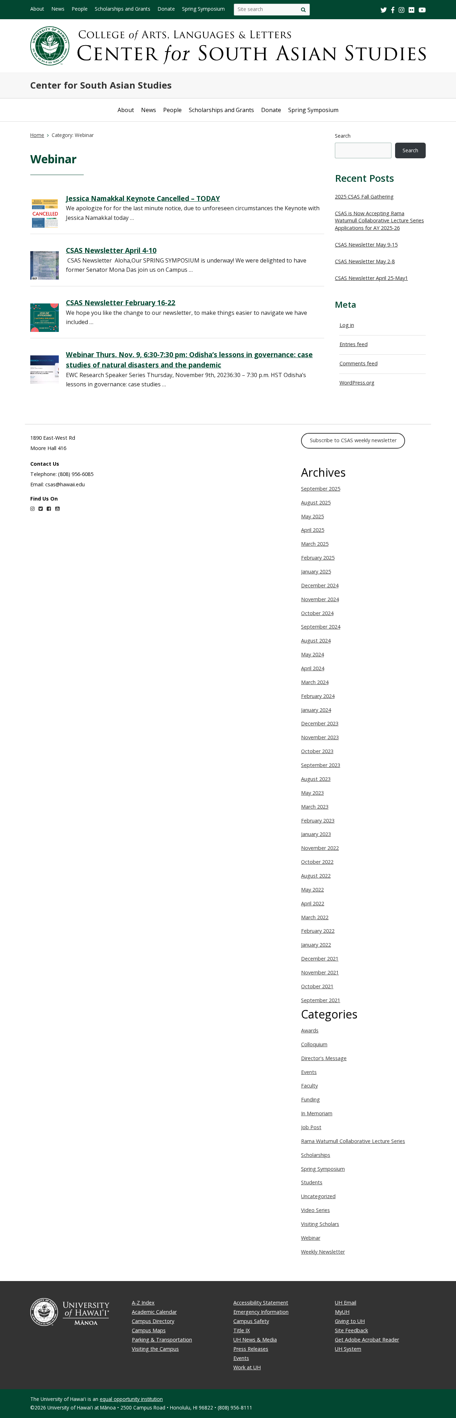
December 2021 (319, 958)
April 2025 (312, 530)
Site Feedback (351, 1330)
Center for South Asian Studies (101, 85)
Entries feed (354, 344)
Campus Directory (153, 1321)
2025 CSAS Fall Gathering (364, 196)
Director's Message (324, 1058)
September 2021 (320, 1000)
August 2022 (316, 875)
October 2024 (317, 613)
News (57, 8)
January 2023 (316, 834)
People (80, 8)
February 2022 (318, 930)
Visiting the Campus (155, 1348)
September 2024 (320, 626)
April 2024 (312, 668)
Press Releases (250, 1348)
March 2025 (314, 543)
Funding (310, 1099)
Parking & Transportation (162, 1339)
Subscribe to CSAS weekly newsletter (353, 440)
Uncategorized (318, 1196)
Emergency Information (261, 1311)
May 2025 (312, 516)
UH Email (345, 1302)
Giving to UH (350, 1321)
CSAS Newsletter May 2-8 (365, 261)
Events (309, 1072)
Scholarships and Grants (122, 8)
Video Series (315, 1210)
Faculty (309, 1085)
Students (311, 1182)
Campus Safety (251, 1321)
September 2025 (320, 488)
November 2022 (320, 848)
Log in (347, 325)
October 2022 (317, 861)
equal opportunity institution (131, 1399)
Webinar (310, 1237)
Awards (309, 1030)
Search (343, 135)
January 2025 (316, 571)
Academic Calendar (154, 1311)
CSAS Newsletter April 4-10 (111, 250)
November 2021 (320, 972)
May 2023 (312, 792)
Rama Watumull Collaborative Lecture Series (353, 1141)
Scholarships (315, 1155)
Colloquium (314, 1044)
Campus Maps (149, 1330)
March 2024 (314, 682)
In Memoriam (316, 1113)
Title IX (241, 1330)
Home (37, 135)
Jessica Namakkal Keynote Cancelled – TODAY (143, 198)
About (37, 8)
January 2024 (316, 710)
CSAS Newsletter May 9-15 (366, 244)
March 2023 (314, 806)
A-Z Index (143, 1302)
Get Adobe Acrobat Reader (367, 1339)
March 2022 (314, 917)
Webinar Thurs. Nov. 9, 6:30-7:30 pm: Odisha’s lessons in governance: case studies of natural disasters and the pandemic (189, 360)
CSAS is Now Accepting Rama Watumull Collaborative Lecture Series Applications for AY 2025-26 (379, 221)
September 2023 (320, 765)
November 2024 (320, 599)
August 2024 (316, 640)
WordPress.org (357, 382)
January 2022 (316, 944)
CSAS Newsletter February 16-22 (120, 302)
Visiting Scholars (320, 1224)
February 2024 (318, 696)
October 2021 (317, 986)
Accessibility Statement (260, 1302)
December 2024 (319, 585)
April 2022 (312, 903)
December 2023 (319, 723)
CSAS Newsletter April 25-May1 (371, 278)
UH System (348, 1348)
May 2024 (312, 654)
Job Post (311, 1127)
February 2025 (318, 557)
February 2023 (318, 820)
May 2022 (312, 889)
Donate (166, 8)
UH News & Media (255, 1339)
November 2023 (320, 737)
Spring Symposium (203, 8)
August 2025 (316, 502)
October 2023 (317, 751)
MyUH (342, 1311)
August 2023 (316, 779)
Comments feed (359, 363)
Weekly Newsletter (323, 1251)
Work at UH (247, 1367)
